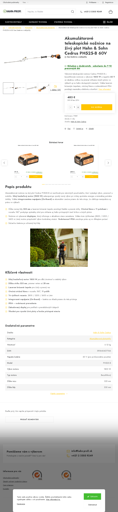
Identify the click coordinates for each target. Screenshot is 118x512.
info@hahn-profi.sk (81, 451)
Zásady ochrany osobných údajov (15, 481)
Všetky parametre (57, 393)
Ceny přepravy (8, 485)
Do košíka (96, 107)
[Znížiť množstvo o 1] (70, 107)
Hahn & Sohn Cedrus (78, 122)
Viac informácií (105, 89)
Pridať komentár (29, 419)
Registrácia (109, 2)
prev (4, 163)
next (108, 163)
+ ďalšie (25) (55, 90)
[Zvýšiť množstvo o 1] (78, 107)
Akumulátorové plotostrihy (100, 338)
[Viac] (108, 22)
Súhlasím (94, 496)
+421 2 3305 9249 (92, 12)
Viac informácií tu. (53, 499)
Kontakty (6, 489)
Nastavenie (21, 504)
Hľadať (72, 12)
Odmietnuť (92, 505)
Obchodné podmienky (11, 2)
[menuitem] (14, 22)
